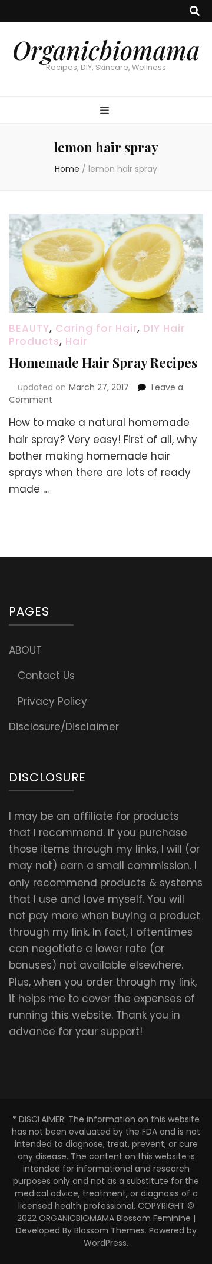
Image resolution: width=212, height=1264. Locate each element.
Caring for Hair (96, 328)
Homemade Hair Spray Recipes (103, 362)
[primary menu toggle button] (106, 110)
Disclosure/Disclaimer (64, 727)
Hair (76, 341)
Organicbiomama (106, 50)
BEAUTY (29, 328)
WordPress (105, 1243)
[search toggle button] (195, 11)
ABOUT (25, 650)
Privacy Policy (52, 701)
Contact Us (46, 675)
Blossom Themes (109, 1230)
